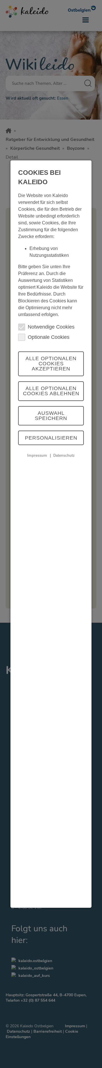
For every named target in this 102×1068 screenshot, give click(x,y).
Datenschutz (64, 455)
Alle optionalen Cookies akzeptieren (51, 364)
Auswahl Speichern (51, 415)
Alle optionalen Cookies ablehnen (51, 391)
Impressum (37, 455)
